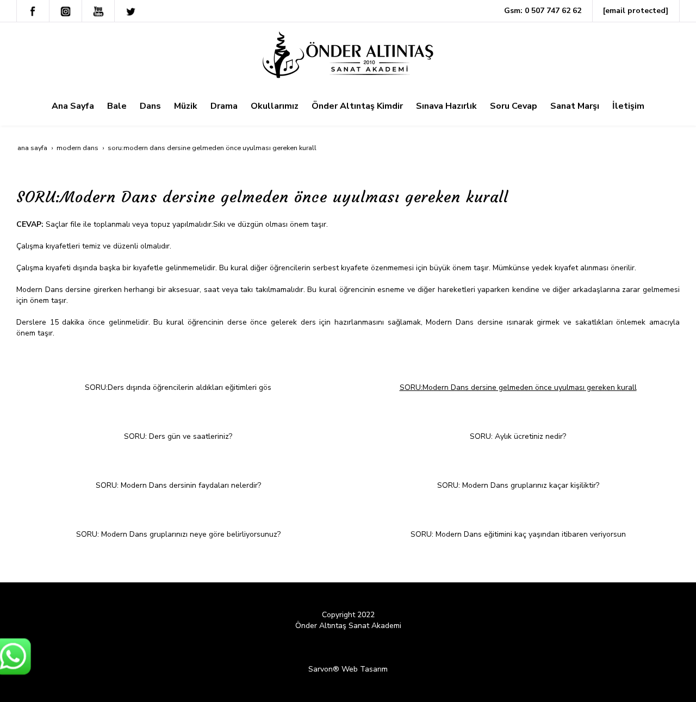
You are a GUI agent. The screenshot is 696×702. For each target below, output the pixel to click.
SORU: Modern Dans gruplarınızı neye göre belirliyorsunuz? (178, 534)
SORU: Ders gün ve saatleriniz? (178, 436)
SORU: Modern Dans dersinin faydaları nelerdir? (178, 485)
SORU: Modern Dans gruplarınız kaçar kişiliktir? (518, 485)
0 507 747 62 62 (553, 10)
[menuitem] (73, 106)
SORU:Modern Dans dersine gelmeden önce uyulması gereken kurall (518, 387)
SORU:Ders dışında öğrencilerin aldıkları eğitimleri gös (178, 387)
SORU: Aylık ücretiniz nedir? (518, 436)
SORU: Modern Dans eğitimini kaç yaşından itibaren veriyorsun (518, 534)
